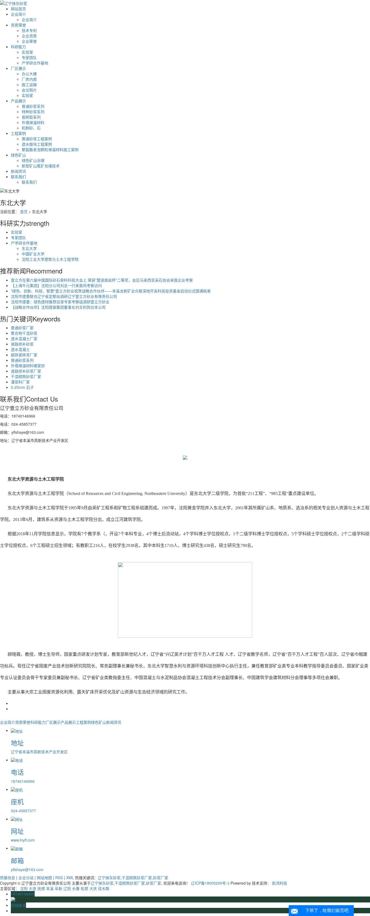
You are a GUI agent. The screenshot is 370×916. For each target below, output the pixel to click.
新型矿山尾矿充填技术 (41, 165)
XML (70, 877)
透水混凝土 (20, 349)
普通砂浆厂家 (22, 327)
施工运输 (29, 84)
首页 (24, 211)
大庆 (93, 888)
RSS (59, 877)
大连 (32, 888)
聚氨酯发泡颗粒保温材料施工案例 (50, 149)
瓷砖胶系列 (31, 117)
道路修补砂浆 (22, 344)
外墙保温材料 (33, 122)
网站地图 (44, 877)
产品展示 (18, 100)
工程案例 (18, 133)
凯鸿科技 (279, 883)
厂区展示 (18, 68)
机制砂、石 (31, 128)
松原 (84, 888)
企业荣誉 (29, 41)
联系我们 (18, 176)
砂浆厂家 (160, 877)
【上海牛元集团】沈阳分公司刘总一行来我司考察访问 (56, 285)
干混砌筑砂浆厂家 (26, 376)
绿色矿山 (18, 155)
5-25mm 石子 (22, 387)
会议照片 (29, 90)
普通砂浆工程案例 (37, 138)
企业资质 (29, 35)
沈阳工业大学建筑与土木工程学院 (50, 259)
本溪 (50, 888)
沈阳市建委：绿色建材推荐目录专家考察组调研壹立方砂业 (60, 301)
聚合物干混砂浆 (24, 333)
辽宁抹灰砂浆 (109, 877)
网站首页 (18, 8)
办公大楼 (29, 73)
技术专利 (29, 30)
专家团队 (29, 57)
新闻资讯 (18, 171)
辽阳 (67, 888)
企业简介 (18, 14)
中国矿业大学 (33, 253)
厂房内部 (29, 79)
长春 (76, 888)
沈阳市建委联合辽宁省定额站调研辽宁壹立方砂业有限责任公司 (64, 296)
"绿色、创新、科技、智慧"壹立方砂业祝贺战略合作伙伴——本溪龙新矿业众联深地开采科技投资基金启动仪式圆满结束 (111, 291)
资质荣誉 (18, 25)
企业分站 (26, 877)
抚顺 (41, 888)
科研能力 (18, 46)
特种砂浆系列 (33, 111)
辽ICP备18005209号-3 (210, 883)
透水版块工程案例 (37, 144)
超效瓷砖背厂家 (24, 354)
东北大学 (29, 248)
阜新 (58, 888)
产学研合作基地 (35, 63)
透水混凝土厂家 (24, 338)
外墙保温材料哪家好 (28, 365)
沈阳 (24, 888)
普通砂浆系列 (33, 106)
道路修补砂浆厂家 (26, 371)
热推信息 (7, 877)
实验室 (27, 52)
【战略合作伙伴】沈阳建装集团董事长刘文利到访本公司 (58, 307)
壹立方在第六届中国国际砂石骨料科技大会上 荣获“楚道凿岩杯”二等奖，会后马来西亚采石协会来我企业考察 (102, 280)
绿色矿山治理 (33, 160)
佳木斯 (103, 888)
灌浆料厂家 (20, 381)
